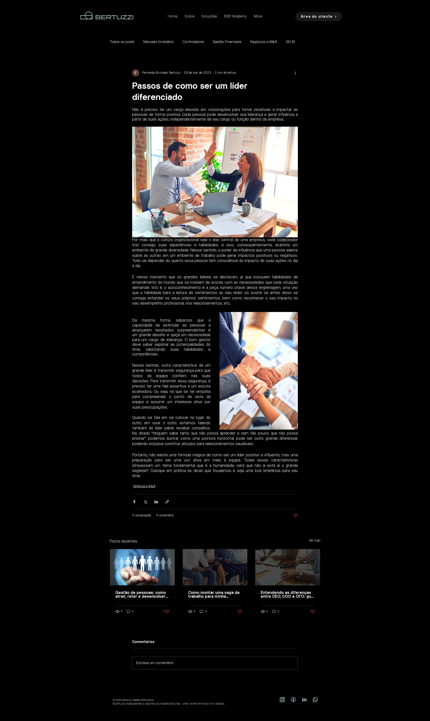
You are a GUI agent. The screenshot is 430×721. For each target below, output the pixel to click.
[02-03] (293, 699)
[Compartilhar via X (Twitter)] (145, 502)
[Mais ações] (295, 73)
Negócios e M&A (263, 42)
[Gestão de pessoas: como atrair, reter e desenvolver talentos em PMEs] (142, 567)
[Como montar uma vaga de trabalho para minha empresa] (215, 567)
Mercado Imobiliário (158, 42)
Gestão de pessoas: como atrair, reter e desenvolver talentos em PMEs (140, 594)
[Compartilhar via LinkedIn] (156, 502)
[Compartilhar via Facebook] (134, 502)
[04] (282, 699)
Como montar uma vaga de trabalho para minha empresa (214, 594)
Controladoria (193, 42)
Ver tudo (314, 540)
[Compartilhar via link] (167, 502)
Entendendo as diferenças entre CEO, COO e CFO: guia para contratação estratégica (287, 594)
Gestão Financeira (227, 42)
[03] (315, 699)
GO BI (290, 42)
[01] (304, 699)
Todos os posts (122, 42)
